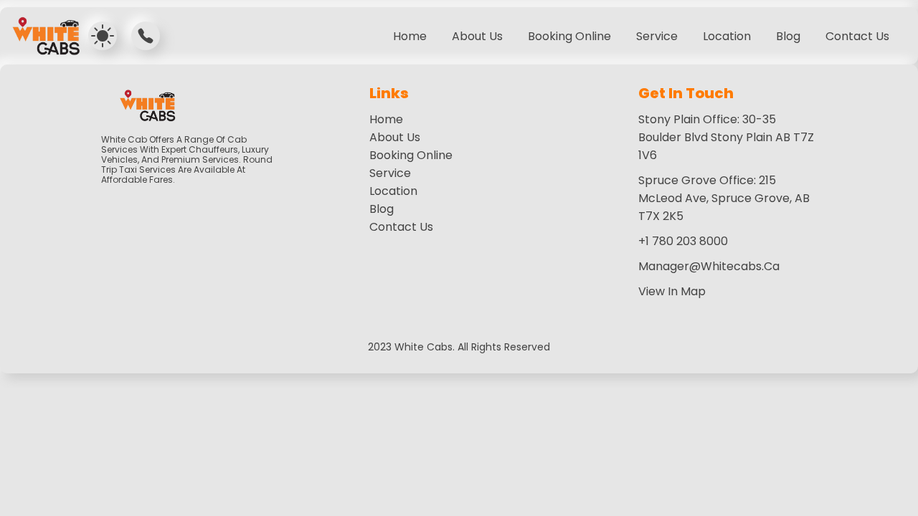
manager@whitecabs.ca (709, 266)
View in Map (672, 291)
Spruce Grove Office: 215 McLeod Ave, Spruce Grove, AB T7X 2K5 (724, 198)
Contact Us (857, 36)
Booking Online (569, 36)
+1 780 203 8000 (683, 241)
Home (410, 36)
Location (393, 191)
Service (390, 173)
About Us (477, 36)
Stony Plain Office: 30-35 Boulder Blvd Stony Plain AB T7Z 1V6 (726, 137)
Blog (788, 36)
